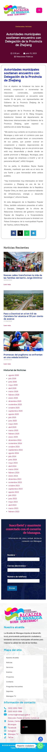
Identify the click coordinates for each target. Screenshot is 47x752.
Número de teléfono (17, 577)
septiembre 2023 (15, 489)
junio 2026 (12, 382)
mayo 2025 (13, 424)
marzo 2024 (13, 469)
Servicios (9, 667)
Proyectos (10, 677)
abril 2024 (12, 466)
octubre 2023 (14, 485)
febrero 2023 (13, 511)
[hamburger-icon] (39, 10)
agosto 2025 (13, 414)
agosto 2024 (13, 453)
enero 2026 (13, 398)
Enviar (12, 588)
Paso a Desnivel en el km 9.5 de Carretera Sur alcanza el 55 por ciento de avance (23, 316)
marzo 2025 (13, 430)
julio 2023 (12, 495)
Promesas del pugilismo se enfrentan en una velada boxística (23, 356)
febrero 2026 (13, 395)
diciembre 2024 (14, 440)
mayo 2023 (13, 502)
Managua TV (11, 696)
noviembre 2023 (15, 482)
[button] (13, 233)
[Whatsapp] (40, 746)
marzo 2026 (13, 391)
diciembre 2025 (14, 401)
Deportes (9, 691)
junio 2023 (12, 498)
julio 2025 (12, 417)
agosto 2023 (13, 492)
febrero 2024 (13, 472)
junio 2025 (12, 421)
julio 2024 (12, 456)
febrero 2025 (13, 433)
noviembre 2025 (15, 404)
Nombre (12, 555)
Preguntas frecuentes (14, 686)
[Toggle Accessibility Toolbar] (40, 739)
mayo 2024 (13, 463)
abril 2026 (12, 388)
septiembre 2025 (15, 411)
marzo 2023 (13, 508)
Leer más (7, 284)
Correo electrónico (17, 566)
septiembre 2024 (15, 450)
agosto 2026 (13, 375)
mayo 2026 (13, 385)
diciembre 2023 (14, 479)
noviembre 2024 (15, 443)
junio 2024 (12, 459)
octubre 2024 (14, 446)
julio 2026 (12, 378)
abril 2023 (12, 505)
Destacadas (20, 26)
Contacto (9, 682)
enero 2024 (13, 476)
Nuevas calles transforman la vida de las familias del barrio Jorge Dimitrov (23, 276)
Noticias (28, 26)
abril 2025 (12, 427)
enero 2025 (13, 437)
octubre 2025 (14, 408)
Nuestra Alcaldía (12, 658)
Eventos (9, 672)
